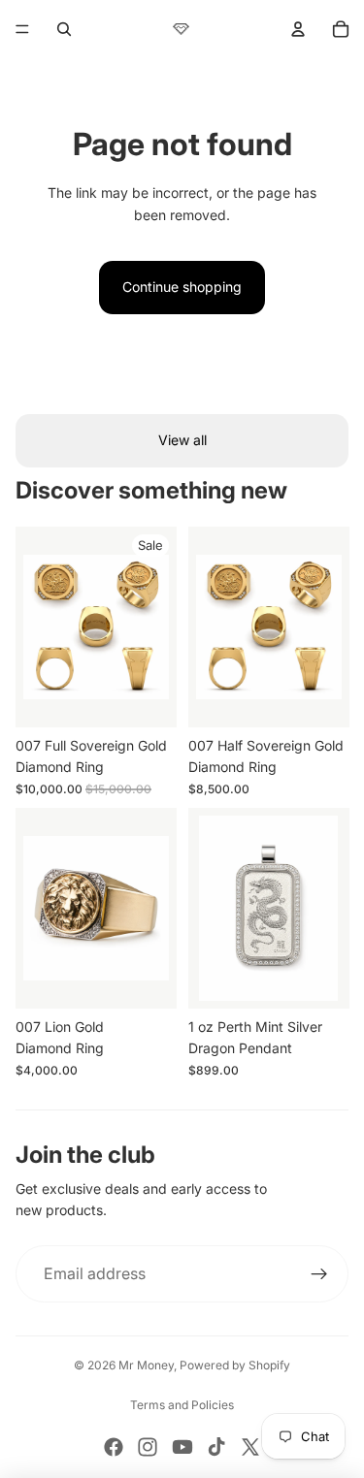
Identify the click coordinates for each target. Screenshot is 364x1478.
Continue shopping (182, 286)
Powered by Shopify (235, 1365)
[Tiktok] (216, 1447)
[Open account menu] (298, 29)
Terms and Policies (182, 1405)
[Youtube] (182, 1447)
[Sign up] (319, 1274)
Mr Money (146, 1365)
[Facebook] (113, 1447)
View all (182, 440)
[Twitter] (250, 1447)
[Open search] (64, 29)
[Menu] (22, 29)
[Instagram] (147, 1447)
